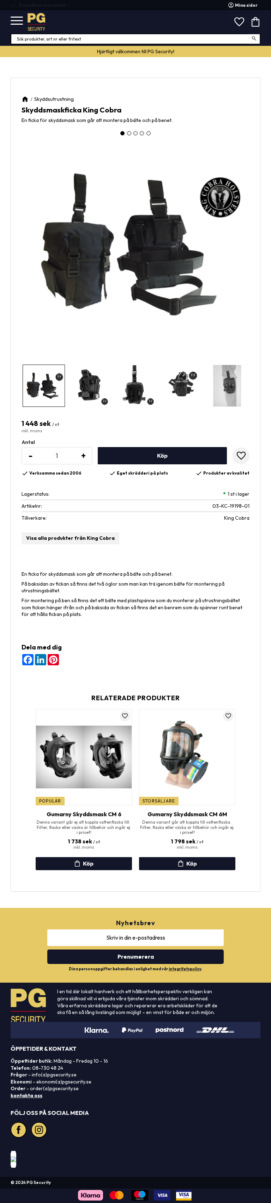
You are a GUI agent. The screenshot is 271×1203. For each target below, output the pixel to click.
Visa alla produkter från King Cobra (70, 538)
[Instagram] (40, 1131)
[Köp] (162, 455)
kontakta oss (26, 1095)
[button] (17, 21)
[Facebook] (19, 1131)
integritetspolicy (185, 968)
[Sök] (254, 38)
